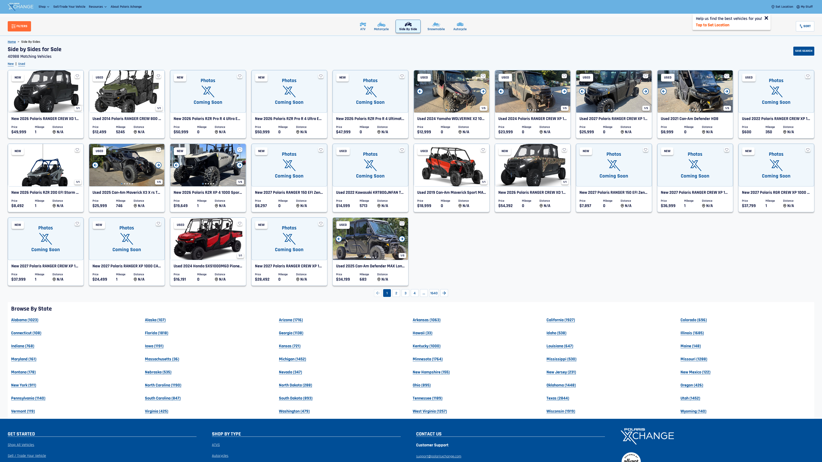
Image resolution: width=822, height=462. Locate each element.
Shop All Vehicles (21, 444)
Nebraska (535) (158, 372)
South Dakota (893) (296, 398)
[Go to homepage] (714, 435)
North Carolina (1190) (163, 385)
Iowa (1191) (154, 345)
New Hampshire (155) (431, 372)
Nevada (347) (290, 372)
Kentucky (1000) (427, 345)
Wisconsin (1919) (561, 411)
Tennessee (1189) (427, 398)
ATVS (216, 444)
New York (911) (23, 385)
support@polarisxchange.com (438, 456)
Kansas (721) (290, 345)
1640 (434, 293)
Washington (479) (294, 411)
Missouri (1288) (694, 358)
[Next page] (444, 293)
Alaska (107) (155, 319)
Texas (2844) (558, 398)
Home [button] (12, 42)
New (11, 64)
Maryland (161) (23, 358)
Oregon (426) (692, 385)
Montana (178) (23, 372)
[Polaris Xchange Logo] (20, 7)
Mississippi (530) (561, 358)
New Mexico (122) (695, 372)
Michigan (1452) (292, 358)
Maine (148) (691, 345)
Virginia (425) (156, 411)
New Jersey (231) (561, 372)
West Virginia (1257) (430, 411)
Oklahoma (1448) (561, 385)
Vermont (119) (23, 411)
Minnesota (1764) (428, 358)
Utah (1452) (690, 398)
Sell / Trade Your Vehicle (27, 455)
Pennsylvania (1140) (28, 398)
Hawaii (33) (422, 332)
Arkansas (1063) (427, 319)
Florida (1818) (156, 332)
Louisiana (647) (560, 345)
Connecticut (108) (26, 332)
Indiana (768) (22, 345)
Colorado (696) (694, 319)
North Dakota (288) (295, 385)
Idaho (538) (556, 332)
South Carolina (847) (163, 398)
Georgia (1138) (291, 332)
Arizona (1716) (291, 319)
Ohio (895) (422, 385)
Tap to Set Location (712, 25)
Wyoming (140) (693, 411)
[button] (44, 6)
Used (21, 64)
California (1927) (561, 319)
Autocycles (220, 455)
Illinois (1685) (692, 332)
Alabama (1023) (24, 319)
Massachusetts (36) (162, 358)
